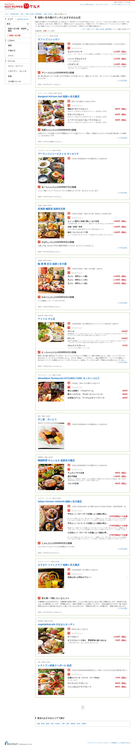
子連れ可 (11, 51)
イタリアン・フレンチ (17, 71)
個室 (10, 45)
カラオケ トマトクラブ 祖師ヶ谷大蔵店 (58, 565)
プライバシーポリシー (103, 742)
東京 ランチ (90, 29)
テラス (11, 56)
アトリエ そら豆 (46, 319)
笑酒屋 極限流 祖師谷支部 (51, 209)
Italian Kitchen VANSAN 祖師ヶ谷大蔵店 (60, 501)
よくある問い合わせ (88, 4)
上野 (63, 724)
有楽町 (83, 724)
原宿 (78, 724)
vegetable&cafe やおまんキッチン (56, 624)
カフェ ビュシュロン (49, 39)
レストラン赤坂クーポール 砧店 (55, 665)
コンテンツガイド (103, 4)
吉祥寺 (57, 724)
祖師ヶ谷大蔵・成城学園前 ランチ (106, 29)
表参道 (73, 724)
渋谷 (52, 724)
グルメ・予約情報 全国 (11, 14)
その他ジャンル (14, 81)
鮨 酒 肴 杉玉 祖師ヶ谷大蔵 (52, 264)
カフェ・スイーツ (15, 66)
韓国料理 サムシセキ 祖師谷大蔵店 (56, 460)
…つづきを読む (121, 80)
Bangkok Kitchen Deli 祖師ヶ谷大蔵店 (58, 96)
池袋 (38, 724)
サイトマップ (91, 742)
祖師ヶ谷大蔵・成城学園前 (34, 14)
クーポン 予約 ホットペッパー (121, 4)
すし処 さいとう (47, 419)
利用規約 (114, 742)
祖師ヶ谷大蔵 (48, 14)
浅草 (67, 724)
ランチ (84, 29)
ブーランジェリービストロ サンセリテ (58, 153)
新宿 (43, 724)
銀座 (47, 724)
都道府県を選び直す (23, 19)
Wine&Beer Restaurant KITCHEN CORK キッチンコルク (69, 378)
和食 (10, 76)
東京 (22, 14)
